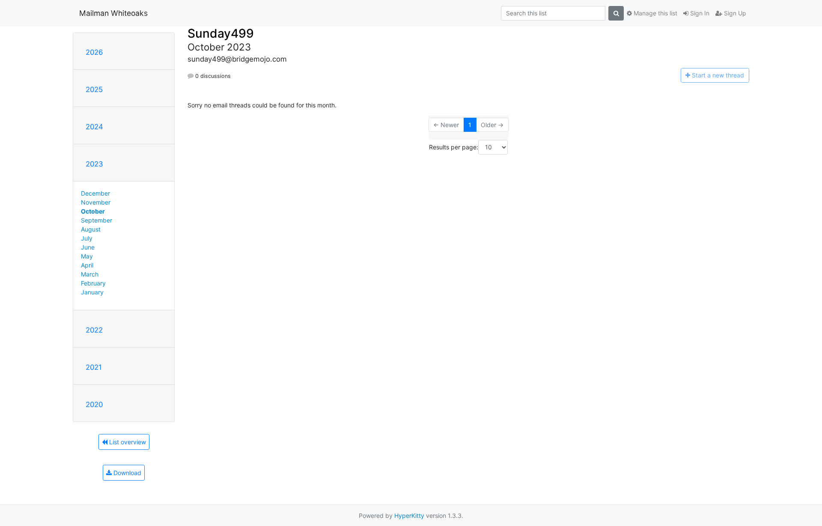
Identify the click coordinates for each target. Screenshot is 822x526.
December (95, 193)
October (93, 211)
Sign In (698, 13)
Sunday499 (221, 33)
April (87, 265)
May (87, 256)
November (95, 202)
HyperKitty (409, 515)
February (93, 283)
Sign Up (734, 13)
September (96, 220)
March (89, 274)
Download (126, 472)
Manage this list (654, 13)
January (92, 292)
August (91, 229)
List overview (126, 442)
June (88, 247)
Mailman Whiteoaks (113, 13)
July (86, 238)
